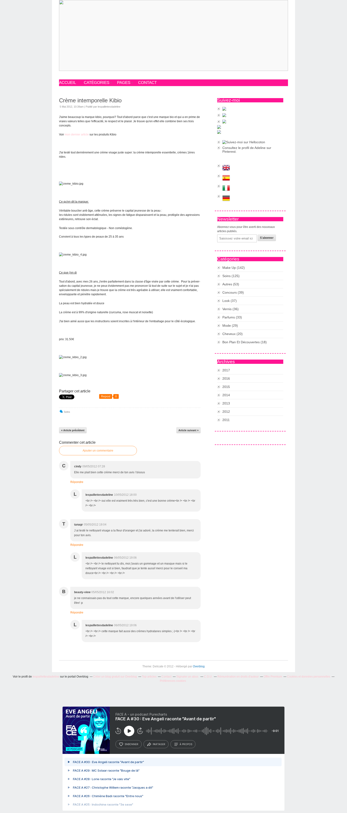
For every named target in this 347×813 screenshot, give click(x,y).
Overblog (199, 666)
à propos (186, 744)
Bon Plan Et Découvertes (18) (244, 342)
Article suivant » (188, 430)
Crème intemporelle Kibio (90, 100)
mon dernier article (77, 134)
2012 (226, 411)
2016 (226, 378)
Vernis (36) (230, 309)
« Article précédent (73, 430)
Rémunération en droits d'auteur (238, 676)
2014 (226, 395)
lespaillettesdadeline (46, 676)
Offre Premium (273, 676)
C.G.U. (208, 676)
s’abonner (131, 744)
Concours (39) (233, 292)
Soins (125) (231, 276)
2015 (226, 387)
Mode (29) (230, 325)
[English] (250, 168)
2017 (226, 370)
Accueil (67, 82)
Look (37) (229, 301)
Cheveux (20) (232, 334)
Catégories (96, 82)
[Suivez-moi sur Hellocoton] (250, 142)
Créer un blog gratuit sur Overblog (115, 676)
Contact (147, 82)
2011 (226, 420)
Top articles (149, 676)
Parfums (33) (232, 317)
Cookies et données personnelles (308, 676)
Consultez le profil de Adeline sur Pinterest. (246, 149)
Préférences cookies (173, 681)
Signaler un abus (187, 676)
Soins (67, 411)
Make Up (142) (233, 268)
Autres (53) (230, 284)
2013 (226, 403)
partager (159, 744)
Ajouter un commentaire (98, 450)
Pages (123, 82)
